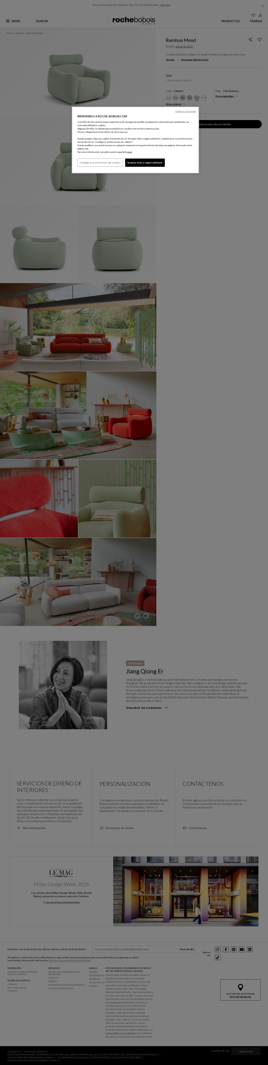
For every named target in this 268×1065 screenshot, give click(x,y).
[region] (135, 139)
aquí (129, 152)
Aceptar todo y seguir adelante (145, 162)
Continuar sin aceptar (185, 111)
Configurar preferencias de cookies (100, 162)
